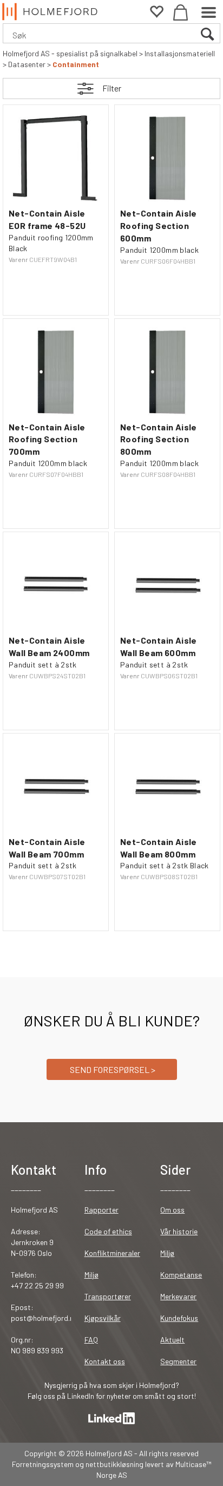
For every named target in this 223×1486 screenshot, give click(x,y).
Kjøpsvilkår (102, 1318)
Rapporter (101, 1209)
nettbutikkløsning (114, 1464)
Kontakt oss (104, 1361)
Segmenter (178, 1361)
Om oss (172, 1209)
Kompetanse (181, 1274)
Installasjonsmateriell (180, 53)
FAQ (91, 1339)
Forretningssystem (43, 1464)
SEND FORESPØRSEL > (111, 1069)
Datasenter (26, 64)
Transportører (107, 1296)
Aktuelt (172, 1339)
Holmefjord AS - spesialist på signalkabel (70, 53)
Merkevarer (178, 1296)
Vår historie (179, 1231)
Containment (76, 64)
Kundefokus (179, 1318)
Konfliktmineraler (112, 1253)
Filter (111, 88)
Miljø (91, 1274)
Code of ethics (108, 1231)
